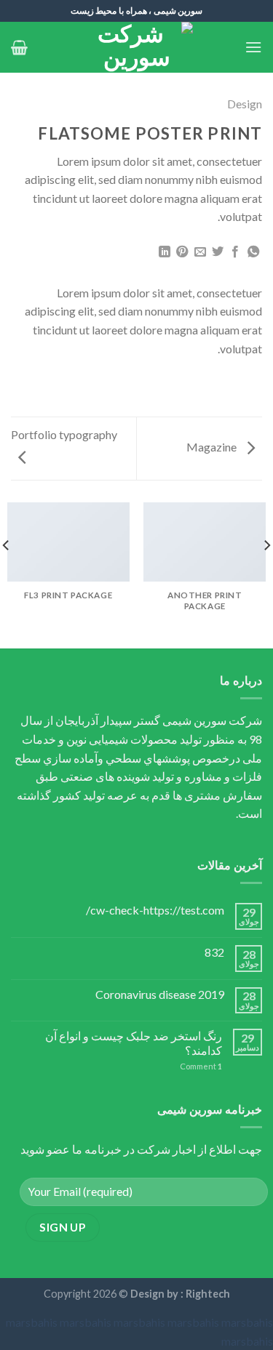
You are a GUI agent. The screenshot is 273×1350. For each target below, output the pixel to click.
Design (244, 104)
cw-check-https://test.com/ (155, 910)
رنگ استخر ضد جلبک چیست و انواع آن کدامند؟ (133, 1042)
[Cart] (19, 47)
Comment (201, 1066)
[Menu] (253, 47)
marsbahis (32, 1322)
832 (214, 952)
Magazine (212, 447)
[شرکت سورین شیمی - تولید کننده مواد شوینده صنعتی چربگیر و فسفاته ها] (137, 47)
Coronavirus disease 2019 (159, 994)
